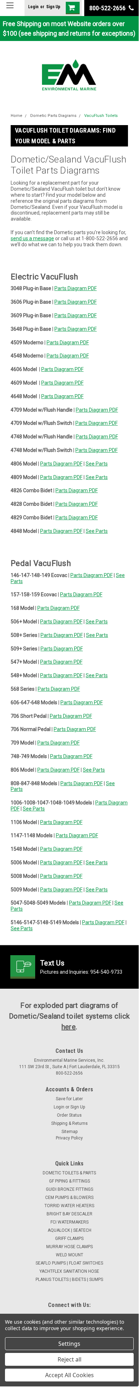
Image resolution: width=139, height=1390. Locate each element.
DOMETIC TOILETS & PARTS (69, 1172)
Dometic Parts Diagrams (53, 115)
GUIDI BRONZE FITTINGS (69, 1189)
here (69, 1027)
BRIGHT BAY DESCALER (69, 1213)
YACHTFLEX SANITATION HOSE (69, 1271)
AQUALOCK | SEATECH (69, 1230)
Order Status (69, 1115)
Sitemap (69, 1131)
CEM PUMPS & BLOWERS (69, 1197)
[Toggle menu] (10, 10)
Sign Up (53, 6)
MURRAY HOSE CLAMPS (69, 1246)
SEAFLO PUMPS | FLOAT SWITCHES (69, 1263)
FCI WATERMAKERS (69, 1222)
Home (16, 115)
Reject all (69, 1359)
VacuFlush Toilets (101, 115)
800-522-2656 (108, 8)
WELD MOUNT (69, 1254)
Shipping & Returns (69, 1123)
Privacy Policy (69, 1138)
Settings (69, 1344)
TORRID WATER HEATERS (69, 1205)
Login (33, 6)
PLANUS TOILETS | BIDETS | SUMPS (69, 1279)
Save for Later (69, 1098)
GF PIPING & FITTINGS (69, 1181)
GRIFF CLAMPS (69, 1238)
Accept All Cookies (69, 1375)
